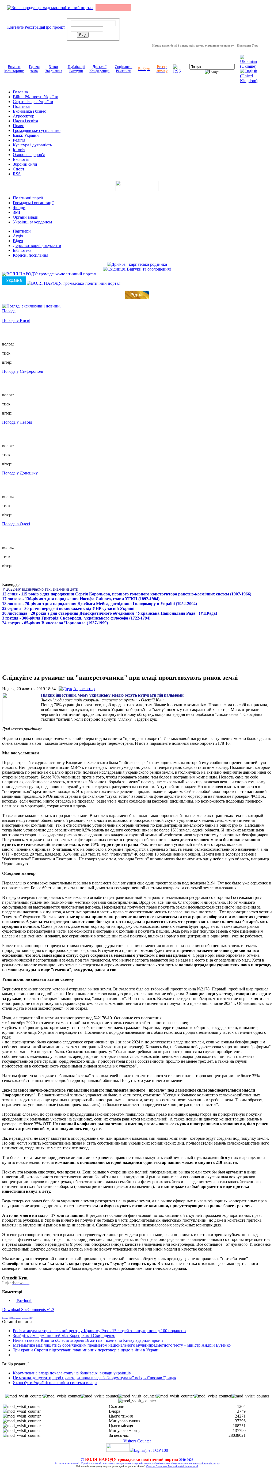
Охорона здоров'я (29, 154)
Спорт (18, 169)
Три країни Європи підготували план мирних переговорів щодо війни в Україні (86, 1350)
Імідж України (26, 135)
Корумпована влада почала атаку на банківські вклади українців (72, 1373)
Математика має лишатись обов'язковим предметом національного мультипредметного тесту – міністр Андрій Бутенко (122, 1345)
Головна (20, 92)
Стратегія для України (33, 101)
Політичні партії (28, 198)
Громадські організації (33, 202)
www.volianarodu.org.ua (206, 1463)
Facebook (24, 1301)
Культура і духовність (32, 145)
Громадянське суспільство (36, 130)
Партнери (22, 231)
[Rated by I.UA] (118, 1450)
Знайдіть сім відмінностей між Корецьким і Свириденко (64, 1335)
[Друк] (65, 688)
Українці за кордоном (32, 222)
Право (18, 125)
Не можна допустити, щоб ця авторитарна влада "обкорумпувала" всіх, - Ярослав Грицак (94, 1378)
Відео (18, 240)
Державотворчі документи (37, 245)
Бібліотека (22, 250)
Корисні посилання (30, 255)
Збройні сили (25, 164)
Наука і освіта (25, 121)
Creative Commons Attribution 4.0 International (172, 1466)
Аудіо (18, 236)
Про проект (54, 27)
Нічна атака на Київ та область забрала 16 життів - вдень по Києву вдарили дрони (88, 1340)
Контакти (16, 27)
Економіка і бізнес (29, 111)
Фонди (19, 207)
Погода (9, 311)
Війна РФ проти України (35, 96)
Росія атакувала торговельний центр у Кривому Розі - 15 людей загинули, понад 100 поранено (99, 1330)
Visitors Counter (137, 1441)
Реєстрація (34, 27)
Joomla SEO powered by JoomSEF (17, 1318)
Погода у (16, 320)
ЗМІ (16, 212)
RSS (17, 174)
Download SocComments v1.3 (28, 1309)
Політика (21, 106)
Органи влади (26, 217)
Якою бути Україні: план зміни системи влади (55, 1382)
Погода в (16, 524)
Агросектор (23, 116)
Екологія (21, 159)
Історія (19, 149)
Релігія (19, 140)
